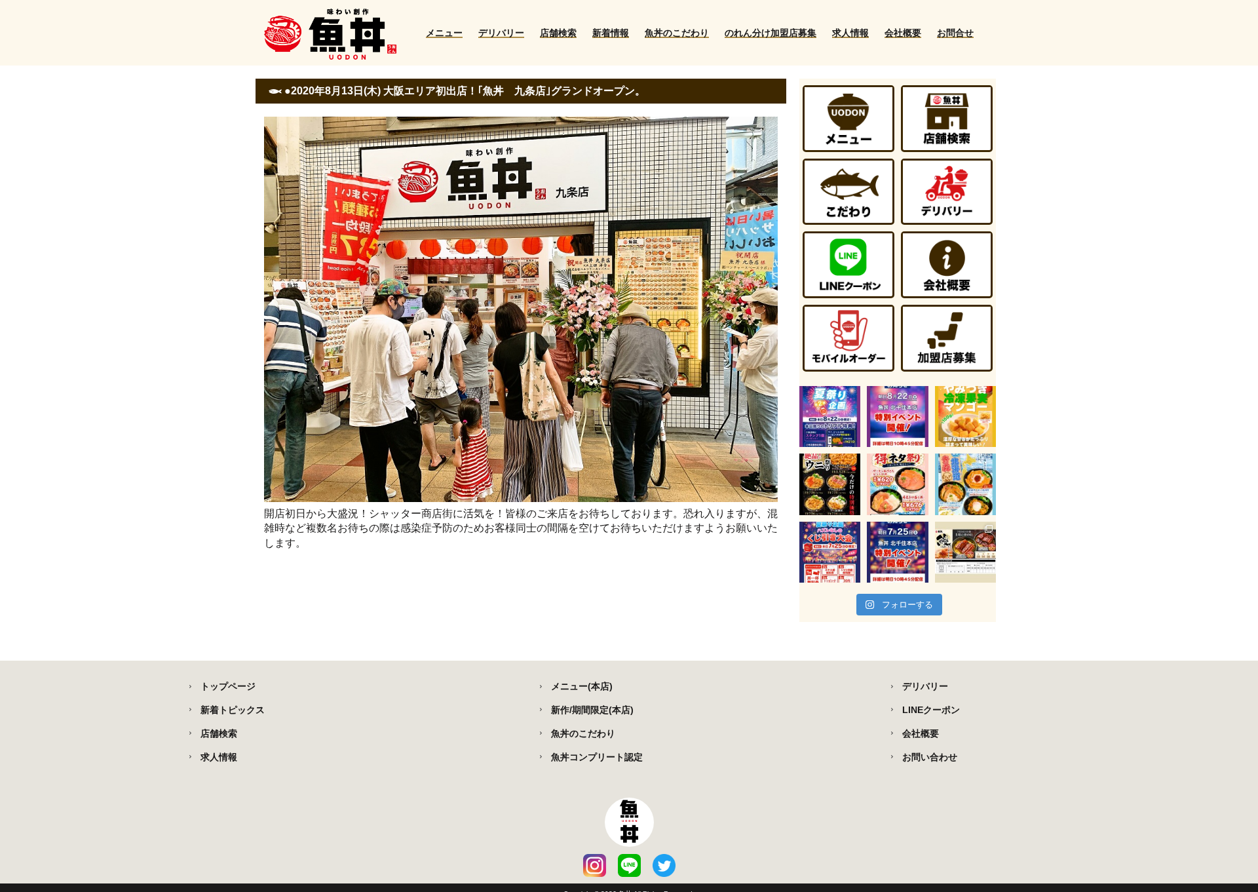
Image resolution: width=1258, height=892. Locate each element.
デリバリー (501, 33)
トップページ (228, 686)
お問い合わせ (929, 757)
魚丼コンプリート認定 (597, 757)
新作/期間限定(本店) (592, 710)
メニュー (444, 33)
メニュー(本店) (582, 686)
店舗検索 (558, 33)
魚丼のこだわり (677, 33)
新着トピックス (232, 710)
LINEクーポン (931, 710)
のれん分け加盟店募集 (770, 33)
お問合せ (955, 33)
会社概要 (903, 33)
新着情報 (610, 33)
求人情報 (850, 33)
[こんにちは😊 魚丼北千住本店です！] (829, 416)
